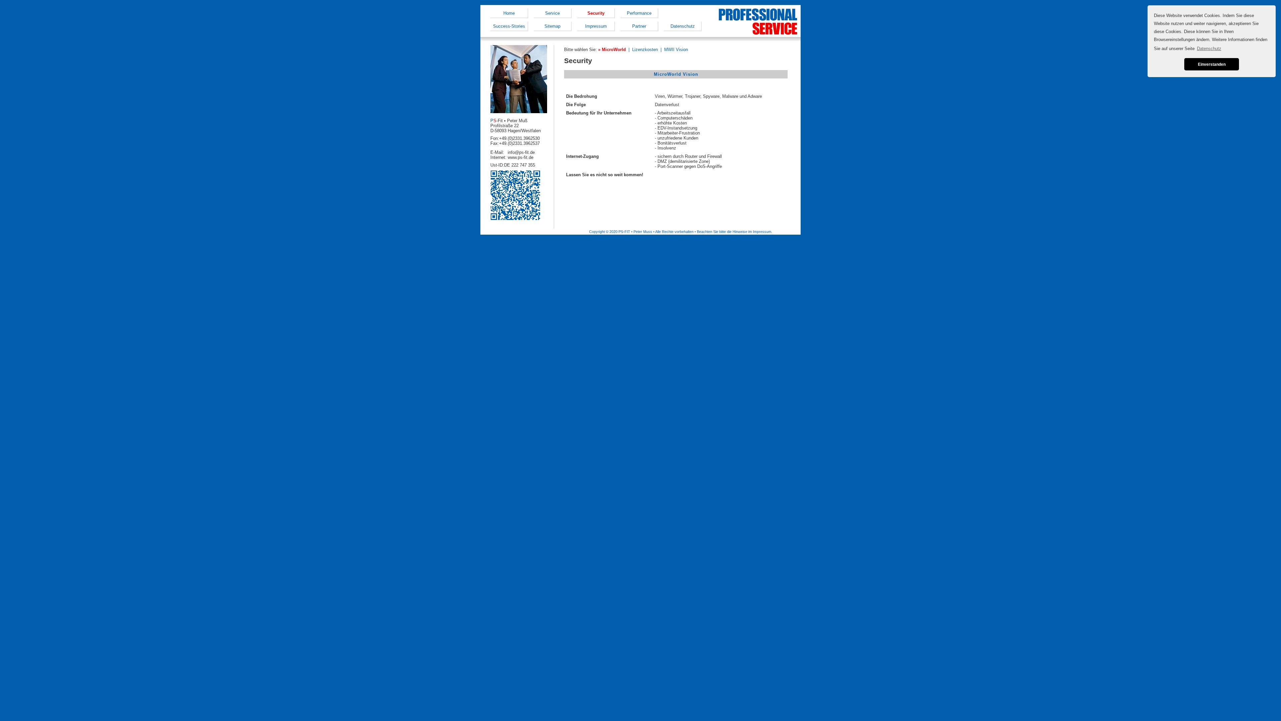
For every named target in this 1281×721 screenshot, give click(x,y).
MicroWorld (614, 49)
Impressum (596, 26)
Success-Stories (509, 26)
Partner (639, 26)
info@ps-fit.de (521, 152)
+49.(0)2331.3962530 (519, 138)
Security (595, 13)
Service (552, 13)
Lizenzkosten (645, 49)
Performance (639, 13)
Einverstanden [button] (1212, 64)
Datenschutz (683, 26)
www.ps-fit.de (520, 157)
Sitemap (552, 26)
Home (509, 13)
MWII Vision (676, 49)
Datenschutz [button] (1209, 48)
